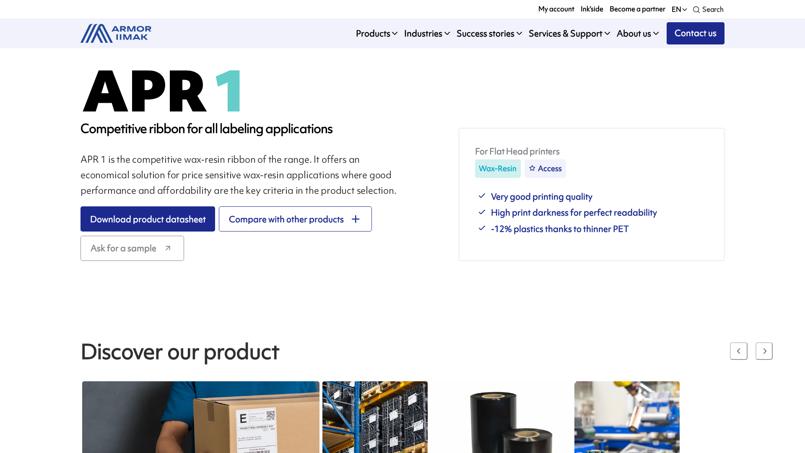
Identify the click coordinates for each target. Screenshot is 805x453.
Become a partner (637, 8)
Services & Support (565, 33)
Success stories (485, 33)
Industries (423, 33)
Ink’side (592, 8)
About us (634, 33)
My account (556, 8)
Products (373, 33)
